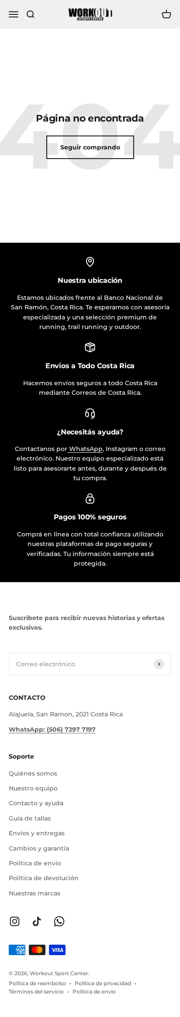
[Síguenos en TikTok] (37, 921)
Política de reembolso (37, 983)
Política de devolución (44, 878)
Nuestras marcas (34, 893)
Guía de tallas (30, 818)
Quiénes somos (33, 773)
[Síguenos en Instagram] (15, 921)
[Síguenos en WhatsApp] (59, 921)
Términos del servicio (36, 991)
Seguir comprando (90, 147)
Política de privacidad (103, 983)
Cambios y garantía (39, 848)
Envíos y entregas (37, 833)
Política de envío (35, 863)
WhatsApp (85, 449)
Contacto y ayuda (36, 803)
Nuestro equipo (33, 788)
